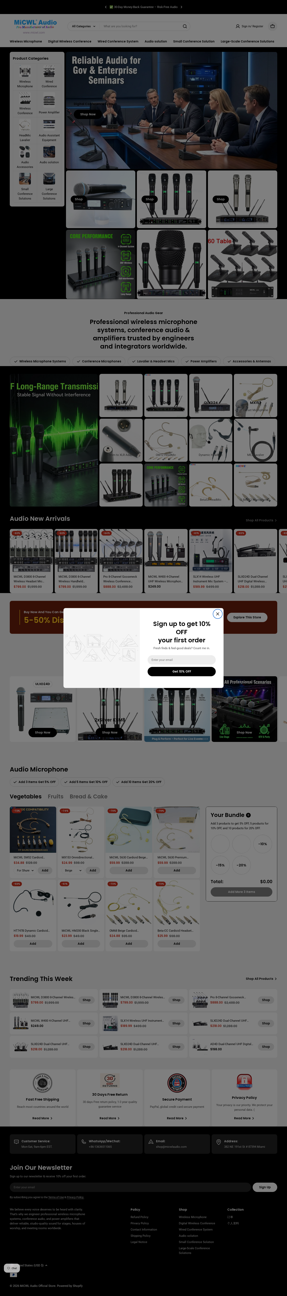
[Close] (218, 614)
